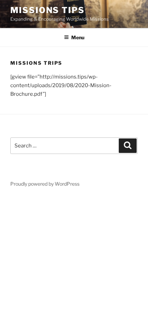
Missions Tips (47, 10)
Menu (77, 37)
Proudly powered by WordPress (45, 184)
